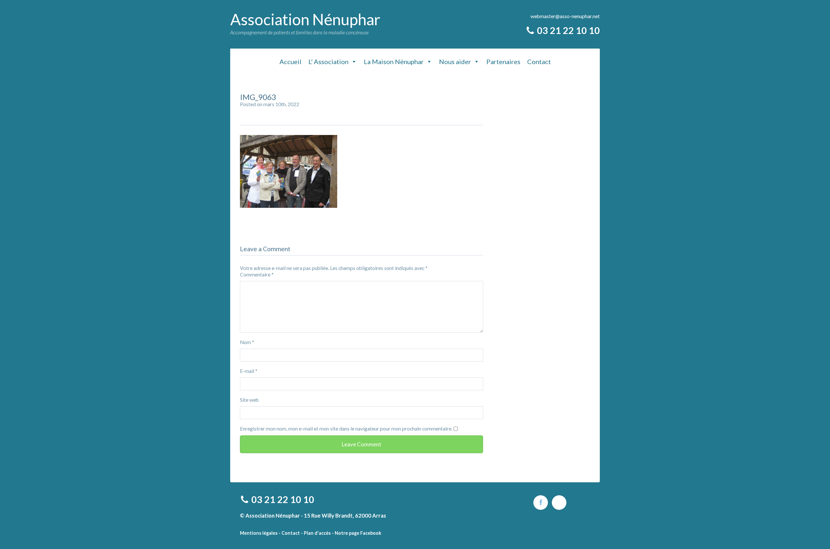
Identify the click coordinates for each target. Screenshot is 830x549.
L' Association (328, 61)
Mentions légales (259, 533)
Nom (247, 342)
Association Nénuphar (305, 19)
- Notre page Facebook (356, 533)
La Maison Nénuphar (394, 61)
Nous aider (455, 61)
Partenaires (503, 61)
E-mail (248, 371)
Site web (249, 400)
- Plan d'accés (316, 533)
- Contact (289, 533)
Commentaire (257, 274)
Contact (539, 61)
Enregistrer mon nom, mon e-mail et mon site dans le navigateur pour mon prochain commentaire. (346, 428)
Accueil (290, 61)
